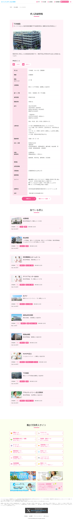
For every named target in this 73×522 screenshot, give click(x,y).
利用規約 (26, 516)
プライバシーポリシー (38, 516)
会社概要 (30, 516)
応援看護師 (57, 1)
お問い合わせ (46, 516)
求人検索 (44, 1)
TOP (39, 1)
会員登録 (50, 1)
